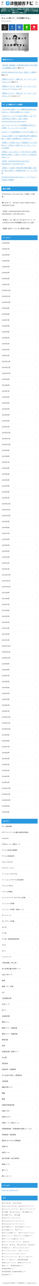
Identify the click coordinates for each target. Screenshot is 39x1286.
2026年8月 (5, 243)
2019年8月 (5, 741)
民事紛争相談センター (18, 1265)
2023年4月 (5, 480)
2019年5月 (5, 758)
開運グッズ (6, 1164)
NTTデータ (19, 1230)
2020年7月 (5, 676)
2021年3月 (5, 628)
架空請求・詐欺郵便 (9, 1069)
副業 (3, 980)
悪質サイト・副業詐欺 (9, 1034)
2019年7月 (5, 747)
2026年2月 (5, 278)
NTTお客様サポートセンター (24, 1227)
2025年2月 (5, 350)
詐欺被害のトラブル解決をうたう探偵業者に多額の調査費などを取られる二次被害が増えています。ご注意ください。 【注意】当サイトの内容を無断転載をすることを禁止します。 (19, 11)
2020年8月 (5, 670)
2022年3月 (5, 557)
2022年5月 (5, 545)
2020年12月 (6, 646)
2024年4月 (5, 409)
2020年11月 (6, 652)
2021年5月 (5, 616)
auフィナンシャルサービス (28, 1209)
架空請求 (5, 1063)
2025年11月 (6, 296)
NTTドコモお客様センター (10, 1233)
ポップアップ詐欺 (8, 921)
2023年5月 (5, 474)
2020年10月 (6, 658)
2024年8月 (5, 385)
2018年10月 (6, 800)
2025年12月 (6, 290)
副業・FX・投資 (7, 986)
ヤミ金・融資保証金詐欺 (10, 939)
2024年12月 (6, 361)
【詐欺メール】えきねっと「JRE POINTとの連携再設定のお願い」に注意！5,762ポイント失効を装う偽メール (18, 154)
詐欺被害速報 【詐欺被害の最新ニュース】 (17, 1129)
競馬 (3, 1099)
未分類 (4, 1057)
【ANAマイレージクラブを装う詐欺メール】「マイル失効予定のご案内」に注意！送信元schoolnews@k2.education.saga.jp (19, 118)
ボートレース (6, 915)
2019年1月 (5, 782)
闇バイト (5, 1170)
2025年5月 (5, 332)
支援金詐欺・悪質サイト (10, 1051)
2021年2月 (5, 634)
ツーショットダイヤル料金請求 (13, 880)
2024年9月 (5, 379)
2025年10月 (6, 302)
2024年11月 (6, 367)
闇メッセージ (6, 1176)
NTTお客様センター (8, 1230)
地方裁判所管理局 (23, 1259)
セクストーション (8, 868)
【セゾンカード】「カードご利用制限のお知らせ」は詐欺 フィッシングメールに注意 (18, 126)
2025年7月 (5, 320)
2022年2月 (5, 563)
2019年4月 (5, 764)
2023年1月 (5, 498)
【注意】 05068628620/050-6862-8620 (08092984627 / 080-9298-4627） (16, 162)
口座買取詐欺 (6, 998)
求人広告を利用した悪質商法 (12, 1075)
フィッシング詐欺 (8, 903)
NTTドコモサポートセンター (27, 1233)
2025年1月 (5, 355)
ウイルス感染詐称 (8, 856)
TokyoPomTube (23, 1245)
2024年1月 (5, 427)
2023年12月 (6, 433)
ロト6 (4, 945)
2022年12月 (6, 504)
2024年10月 (6, 373)
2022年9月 (5, 521)
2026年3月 (5, 273)
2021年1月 (5, 640)
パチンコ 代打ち (7, 886)
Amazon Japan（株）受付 (10, 1206)
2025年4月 (5, 338)
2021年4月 (5, 622)
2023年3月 (5, 486)
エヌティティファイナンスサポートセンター (14, 1253)
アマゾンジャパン (24, 1250)
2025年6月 (5, 326)
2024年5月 (5, 403)
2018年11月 (6, 794)
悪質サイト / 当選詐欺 (9, 1028)
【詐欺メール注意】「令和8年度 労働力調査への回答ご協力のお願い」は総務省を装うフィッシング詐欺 (19, 170)
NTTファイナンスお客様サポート (24, 1236)
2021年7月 (5, 604)
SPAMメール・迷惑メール (11, 844)
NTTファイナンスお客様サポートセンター (14, 1239)
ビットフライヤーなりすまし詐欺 (13, 897)
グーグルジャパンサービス (10, 1256)
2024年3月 (5, 415)
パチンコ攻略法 (7, 892)
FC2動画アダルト (28, 1212)
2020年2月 (5, 705)
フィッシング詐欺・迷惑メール (13, 909)
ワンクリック (6, 957)
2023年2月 (5, 492)
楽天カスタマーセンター (25, 1262)
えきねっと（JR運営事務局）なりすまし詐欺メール (19, 132)
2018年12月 (6, 788)
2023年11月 (6, 438)
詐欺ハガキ (6, 1111)
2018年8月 (5, 812)
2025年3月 (5, 344)
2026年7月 (5, 249)
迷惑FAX (5, 1146)
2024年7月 (5, 391)
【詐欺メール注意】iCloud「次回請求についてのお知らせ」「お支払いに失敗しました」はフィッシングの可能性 (19, 145)
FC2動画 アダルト (8, 1215)
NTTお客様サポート (8, 1227)
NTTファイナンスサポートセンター (12, 1242)
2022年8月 (5, 527)
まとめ (4, 927)
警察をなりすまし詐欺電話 (11, 1140)
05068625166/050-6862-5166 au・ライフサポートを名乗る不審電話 (19, 178)
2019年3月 (5, 770)
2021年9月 (5, 592)
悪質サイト (6, 1022)
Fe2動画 (18, 1215)
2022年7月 (5, 533)
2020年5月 (5, 687)
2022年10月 (6, 515)
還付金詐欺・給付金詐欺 (10, 1158)
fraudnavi (15, 89)
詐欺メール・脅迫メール (10, 1123)
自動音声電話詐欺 (8, 1105)
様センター (6, 1265)
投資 (3, 1046)
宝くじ (4, 1010)
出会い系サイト (7, 974)
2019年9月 (5, 735)
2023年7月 (5, 462)
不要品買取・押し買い (9, 963)
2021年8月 (5, 598)
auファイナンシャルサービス (10, 1209)
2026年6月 (5, 255)
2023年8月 (5, 456)
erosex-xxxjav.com (16, 1212)
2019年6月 (5, 753)
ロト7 (4, 951)
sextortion (5, 838)
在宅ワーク (6, 1004)
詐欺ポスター (6, 1117)
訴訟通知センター (7, 1274)
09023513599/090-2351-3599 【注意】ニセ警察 (18, 72)
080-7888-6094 (7, 1203)
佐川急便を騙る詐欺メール (11, 969)
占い (3, 992)
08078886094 (18, 1203)
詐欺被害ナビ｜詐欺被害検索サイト (18, 1283)
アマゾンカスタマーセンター (21, 1248)
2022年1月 (5, 569)
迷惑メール (6, 1152)
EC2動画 (5, 1212)
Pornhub (27, 1242)
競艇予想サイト (7, 1087)
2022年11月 (6, 510)
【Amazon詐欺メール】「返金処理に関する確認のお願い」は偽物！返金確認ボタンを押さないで (19, 137)
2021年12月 (6, 575)
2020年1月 (5, 711)
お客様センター (7, 1248)
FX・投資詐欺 (7, 826)
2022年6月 (5, 539)
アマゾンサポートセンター (10, 1250)
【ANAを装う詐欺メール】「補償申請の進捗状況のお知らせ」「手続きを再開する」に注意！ (19, 111)
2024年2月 (5, 421)
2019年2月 (5, 776)
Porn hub (5, 1245)
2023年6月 (5, 468)
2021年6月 (5, 610)
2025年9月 (5, 308)
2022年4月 (5, 551)
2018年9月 (5, 806)
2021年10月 (6, 587)
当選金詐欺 (6, 1016)
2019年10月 (6, 729)
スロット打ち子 (7, 862)
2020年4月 (5, 693)
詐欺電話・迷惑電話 (9, 1135)
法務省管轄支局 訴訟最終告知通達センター (14, 1271)
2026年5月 (5, 261)
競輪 (3, 1093)
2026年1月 (5, 284)
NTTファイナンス (7, 1236)
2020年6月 (5, 681)
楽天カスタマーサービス (9, 1262)
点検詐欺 (5, 1081)
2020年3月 (5, 699)
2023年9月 (5, 450)
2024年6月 (5, 397)
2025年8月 (5, 314)
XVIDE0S (32, 1245)
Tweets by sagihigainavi (9, 1190)
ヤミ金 (4, 933)
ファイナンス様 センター (26, 1256)
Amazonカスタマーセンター (27, 1206)
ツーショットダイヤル (9, 874)
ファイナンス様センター (9, 1259)
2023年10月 (6, 444)
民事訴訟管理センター (9, 1268)
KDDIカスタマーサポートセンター (12, 1218)
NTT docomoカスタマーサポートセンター (14, 1221)
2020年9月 (5, 664)
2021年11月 (6, 581)
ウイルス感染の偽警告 (9, 850)
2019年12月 (6, 717)
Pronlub (13, 1245)
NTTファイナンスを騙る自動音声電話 (15, 832)
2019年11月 (6, 723)
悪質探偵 (5, 1040)
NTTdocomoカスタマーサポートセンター (13, 1224)
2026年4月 (5, 267)
